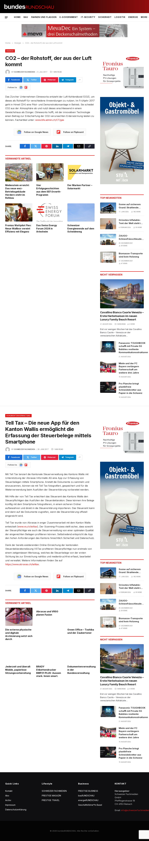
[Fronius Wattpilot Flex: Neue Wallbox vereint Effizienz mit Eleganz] (18, 212)
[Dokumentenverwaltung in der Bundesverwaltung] (81, 654)
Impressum (10, 805)
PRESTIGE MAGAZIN (51, 795)
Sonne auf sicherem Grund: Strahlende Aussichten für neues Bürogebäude (130, 206)
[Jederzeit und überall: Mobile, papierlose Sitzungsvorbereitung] (18, 654)
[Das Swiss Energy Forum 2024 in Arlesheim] (49, 212)
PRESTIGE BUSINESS (88, 791)
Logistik (120, 17)
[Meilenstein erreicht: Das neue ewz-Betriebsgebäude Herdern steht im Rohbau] (18, 172)
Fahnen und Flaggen (44, 17)
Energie (133, 17)
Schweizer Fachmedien (24, 72)
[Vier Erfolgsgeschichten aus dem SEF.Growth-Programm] (49, 172)
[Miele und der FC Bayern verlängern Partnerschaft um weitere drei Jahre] (108, 367)
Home (17, 17)
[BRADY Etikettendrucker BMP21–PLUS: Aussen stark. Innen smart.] (49, 654)
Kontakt (8, 791)
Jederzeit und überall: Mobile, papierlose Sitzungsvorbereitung (18, 669)
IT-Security (88, 17)
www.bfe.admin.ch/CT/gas (49, 119)
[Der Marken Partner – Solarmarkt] (81, 172)
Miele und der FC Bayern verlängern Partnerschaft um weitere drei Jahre (129, 368)
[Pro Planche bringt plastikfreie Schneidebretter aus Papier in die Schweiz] (108, 387)
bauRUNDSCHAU (86, 795)
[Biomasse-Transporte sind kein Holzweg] (108, 257)
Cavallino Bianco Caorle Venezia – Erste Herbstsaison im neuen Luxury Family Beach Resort (122, 316)
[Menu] (6, 17)
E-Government (69, 17)
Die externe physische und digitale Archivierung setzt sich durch (18, 634)
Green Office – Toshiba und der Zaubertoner (80, 631)
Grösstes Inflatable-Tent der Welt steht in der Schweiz (130, 222)
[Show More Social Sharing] (79, 79)
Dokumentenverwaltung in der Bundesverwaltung (81, 669)
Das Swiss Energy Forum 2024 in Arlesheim (46, 228)
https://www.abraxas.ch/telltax (22, 564)
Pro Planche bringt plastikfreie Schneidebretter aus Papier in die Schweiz (130, 388)
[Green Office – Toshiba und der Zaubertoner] (81, 617)
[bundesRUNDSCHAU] (29, 7)
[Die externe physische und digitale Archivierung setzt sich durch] (18, 617)
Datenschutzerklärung (15, 809)
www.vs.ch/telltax (27, 526)
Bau (26, 17)
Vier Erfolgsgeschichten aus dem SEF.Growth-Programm (48, 190)
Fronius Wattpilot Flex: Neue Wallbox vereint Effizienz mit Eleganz (18, 228)
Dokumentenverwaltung (18, 416)
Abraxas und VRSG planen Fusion (47, 613)
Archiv (8, 800)
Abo (7, 795)
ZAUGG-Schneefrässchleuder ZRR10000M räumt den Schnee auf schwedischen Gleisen (131, 237)
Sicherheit (104, 17)
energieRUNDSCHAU (88, 800)
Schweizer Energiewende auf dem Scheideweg (80, 228)
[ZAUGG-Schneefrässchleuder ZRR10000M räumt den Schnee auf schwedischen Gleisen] (108, 239)
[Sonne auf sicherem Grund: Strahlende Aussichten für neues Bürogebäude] (108, 208)
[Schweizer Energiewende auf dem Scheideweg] (81, 212)
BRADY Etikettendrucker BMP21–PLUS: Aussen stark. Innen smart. (48, 671)
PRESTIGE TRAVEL (51, 800)
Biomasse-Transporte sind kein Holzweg (131, 255)
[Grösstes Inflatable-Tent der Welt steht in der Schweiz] (108, 223)
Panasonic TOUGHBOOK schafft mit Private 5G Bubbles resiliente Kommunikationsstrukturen (133, 348)
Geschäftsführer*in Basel (90, 805)
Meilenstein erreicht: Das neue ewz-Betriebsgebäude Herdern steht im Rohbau (17, 191)
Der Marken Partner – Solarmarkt (79, 187)
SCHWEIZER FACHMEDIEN (54, 791)
